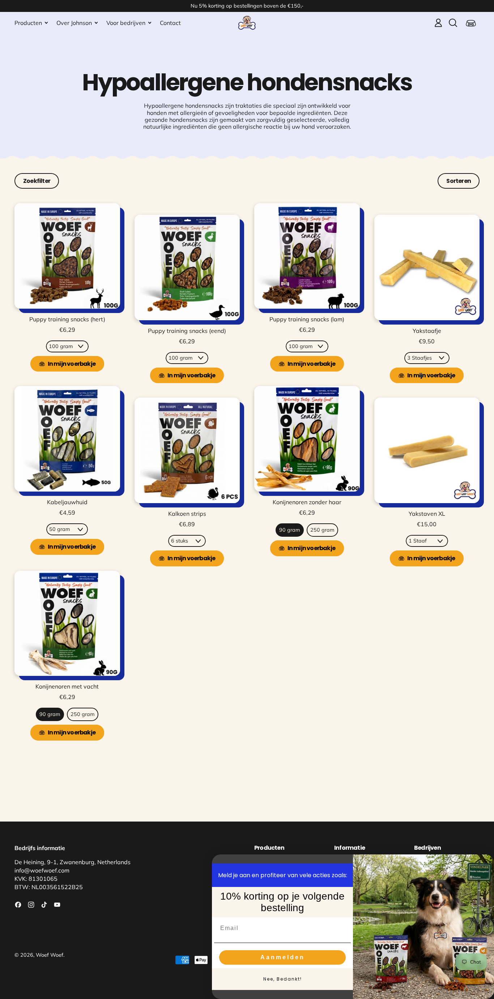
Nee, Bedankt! (282, 979)
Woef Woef (49, 955)
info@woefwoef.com (41, 870)
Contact (170, 22)
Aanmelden (282, 957)
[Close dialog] (486, 862)
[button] (453, 23)
